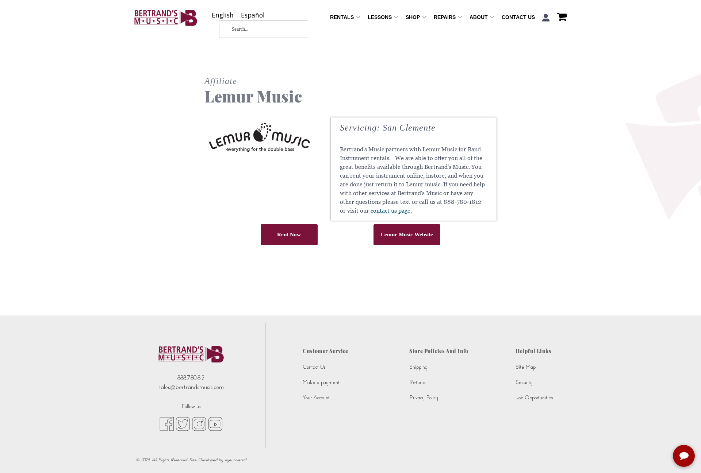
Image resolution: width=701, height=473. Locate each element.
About (479, 17)
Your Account (316, 398)
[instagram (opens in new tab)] (199, 423)
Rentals (342, 17)
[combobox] (222, 15)
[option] (252, 15)
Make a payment (321, 382)
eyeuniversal (235, 459)
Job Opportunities (534, 398)
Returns (417, 382)
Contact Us (518, 17)
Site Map (526, 367)
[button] (546, 18)
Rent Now (289, 234)
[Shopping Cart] (560, 17)
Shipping (418, 367)
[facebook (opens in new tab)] (167, 423)
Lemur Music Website (407, 234)
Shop (413, 17)
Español (253, 15)
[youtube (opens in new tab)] (215, 423)
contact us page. (391, 210)
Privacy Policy (423, 398)
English (223, 15)
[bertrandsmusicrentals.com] (165, 18)
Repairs (445, 17)
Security (524, 382)
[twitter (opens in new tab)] (183, 423)
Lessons (380, 17)
